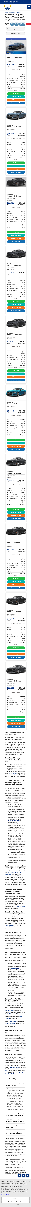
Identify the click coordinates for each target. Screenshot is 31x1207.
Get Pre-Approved (16, 99)
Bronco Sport (21, 1014)
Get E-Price (16, 93)
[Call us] (19, 1175)
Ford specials (9, 925)
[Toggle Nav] (29, 7)
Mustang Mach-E (10, 1023)
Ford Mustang (12, 1021)
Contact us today (20, 906)
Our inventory (13, 773)
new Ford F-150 (9, 1010)
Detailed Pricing (15, 69)
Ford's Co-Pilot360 (14, 820)
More (15, 90)
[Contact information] (27, 1175)
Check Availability (16, 103)
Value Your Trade (16, 96)
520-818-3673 (14, 1067)
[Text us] (23, 1175)
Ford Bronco (10, 1014)
